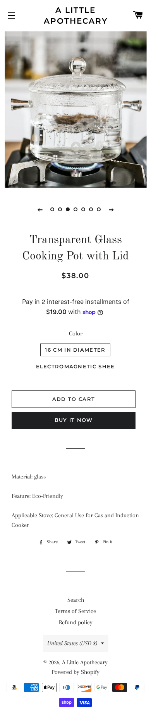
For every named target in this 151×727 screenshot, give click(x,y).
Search (75, 599)
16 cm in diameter (75, 350)
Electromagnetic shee (75, 366)
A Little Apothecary (76, 15)
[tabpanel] (75, 110)
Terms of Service (75, 611)
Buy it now (74, 420)
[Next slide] (111, 209)
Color (75, 333)
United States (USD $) (72, 643)
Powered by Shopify (75, 671)
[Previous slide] (39, 209)
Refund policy (76, 622)
